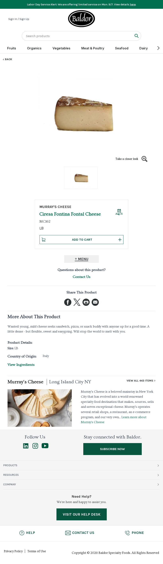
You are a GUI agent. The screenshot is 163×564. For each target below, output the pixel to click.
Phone (138, 533)
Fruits (11, 48)
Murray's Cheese (25, 382)
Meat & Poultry (92, 48)
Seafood (121, 48)
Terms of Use (36, 551)
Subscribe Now (112, 449)
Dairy (143, 48)
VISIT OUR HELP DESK (81, 514)
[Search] (136, 35)
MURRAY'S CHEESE (55, 207)
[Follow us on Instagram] (35, 447)
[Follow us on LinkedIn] (25, 447)
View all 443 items (140, 380)
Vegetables (61, 48)
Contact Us (81, 277)
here (133, 4)
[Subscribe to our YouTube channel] (45, 447)
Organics (34, 48)
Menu (83, 259)
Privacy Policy (13, 551)
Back (8, 59)
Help (30, 533)
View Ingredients (21, 365)
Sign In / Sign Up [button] (18, 19)
